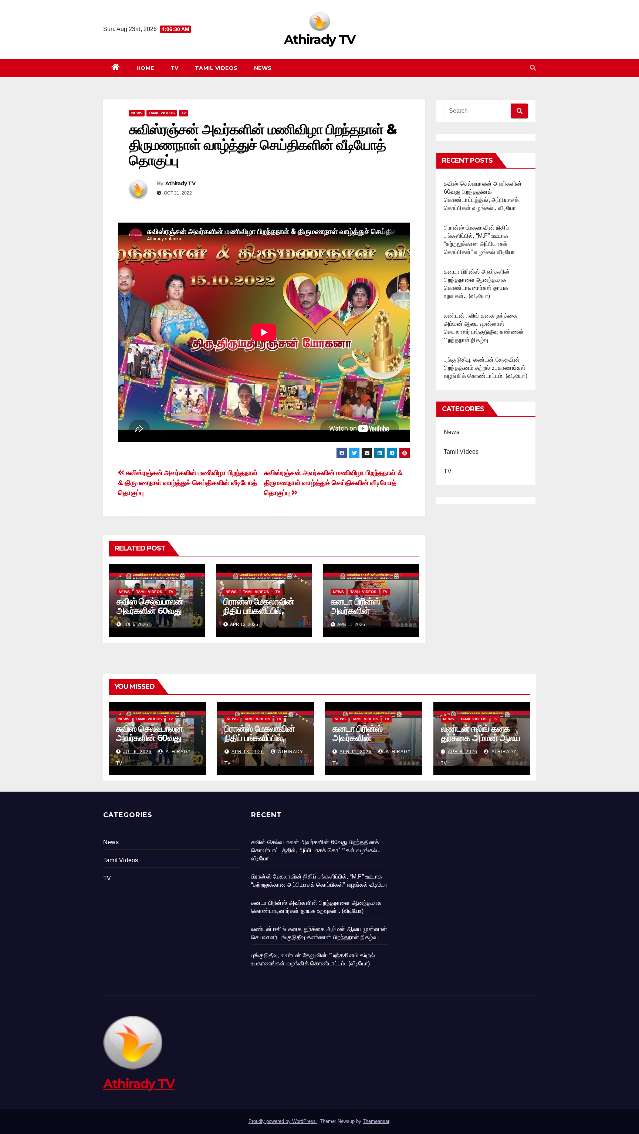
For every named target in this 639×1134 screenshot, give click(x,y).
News (263, 68)
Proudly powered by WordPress (282, 1121)
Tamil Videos (216, 68)
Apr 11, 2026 (355, 751)
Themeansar (376, 1121)
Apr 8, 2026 (462, 751)
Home (145, 68)
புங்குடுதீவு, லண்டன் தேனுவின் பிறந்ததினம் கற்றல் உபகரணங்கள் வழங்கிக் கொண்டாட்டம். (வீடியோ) (485, 367)
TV (174, 68)
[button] (533, 68)
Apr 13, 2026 (247, 751)
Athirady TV (319, 39)
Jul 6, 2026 (137, 751)
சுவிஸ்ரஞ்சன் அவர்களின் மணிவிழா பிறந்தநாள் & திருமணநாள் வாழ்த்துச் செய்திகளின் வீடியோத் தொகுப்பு (333, 483)
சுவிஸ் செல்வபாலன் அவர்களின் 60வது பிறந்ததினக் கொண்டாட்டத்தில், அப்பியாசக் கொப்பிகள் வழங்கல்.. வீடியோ (316, 850)
